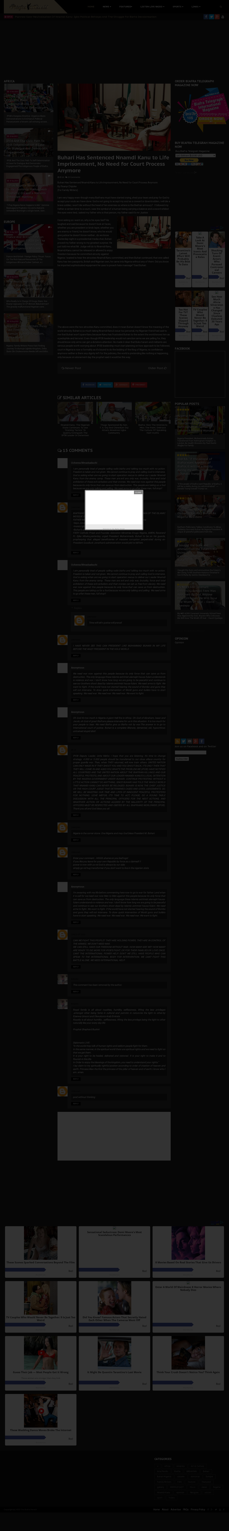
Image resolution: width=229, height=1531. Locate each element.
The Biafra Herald (118, 529)
